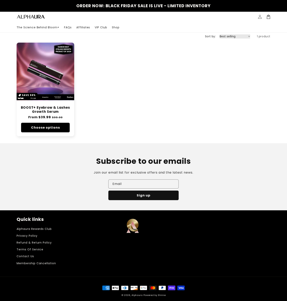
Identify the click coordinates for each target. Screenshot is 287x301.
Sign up (143, 195)
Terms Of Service (30, 249)
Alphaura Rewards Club (34, 229)
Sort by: (210, 36)
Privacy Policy (27, 236)
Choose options (45, 127)
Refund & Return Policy (34, 243)
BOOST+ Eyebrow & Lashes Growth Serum (45, 110)
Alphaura (137, 295)
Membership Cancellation (36, 263)
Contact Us (25, 256)
